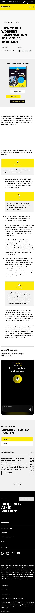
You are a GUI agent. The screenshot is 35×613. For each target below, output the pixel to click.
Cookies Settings (5, 594)
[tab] (17, 439)
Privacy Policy (4, 590)
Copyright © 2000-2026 (7, 602)
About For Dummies (6, 528)
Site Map (3, 541)
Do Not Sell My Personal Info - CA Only (12, 598)
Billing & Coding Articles (11, 22)
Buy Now (13, 96)
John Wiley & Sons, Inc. (21, 602)
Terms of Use (5, 585)
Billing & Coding (6, 356)
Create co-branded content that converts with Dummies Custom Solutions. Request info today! (17, 2)
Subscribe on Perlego (17, 101)
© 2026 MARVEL (5, 611)
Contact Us (4, 532)
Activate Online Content (7, 537)
